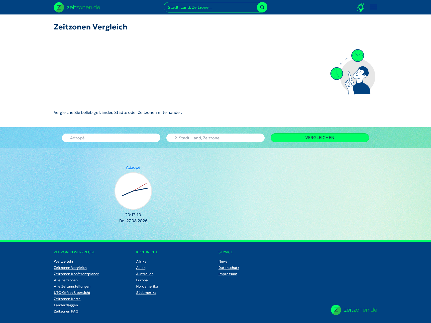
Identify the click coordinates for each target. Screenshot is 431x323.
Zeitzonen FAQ (66, 311)
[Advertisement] (118, 70)
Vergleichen (319, 137)
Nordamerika (147, 286)
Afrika (141, 261)
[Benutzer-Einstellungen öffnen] (361, 7)
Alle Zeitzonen (66, 280)
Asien (140, 267)
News (222, 261)
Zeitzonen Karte (67, 299)
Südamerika (146, 292)
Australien (144, 274)
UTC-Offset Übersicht (72, 292)
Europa (142, 280)
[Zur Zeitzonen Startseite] (77, 6)
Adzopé (133, 167)
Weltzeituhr (64, 261)
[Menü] (373, 7)
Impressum (227, 274)
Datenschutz (228, 267)
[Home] (354, 310)
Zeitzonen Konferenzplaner (76, 274)
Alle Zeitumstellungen (72, 286)
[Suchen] (262, 7)
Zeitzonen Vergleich (70, 267)
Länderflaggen (66, 305)
